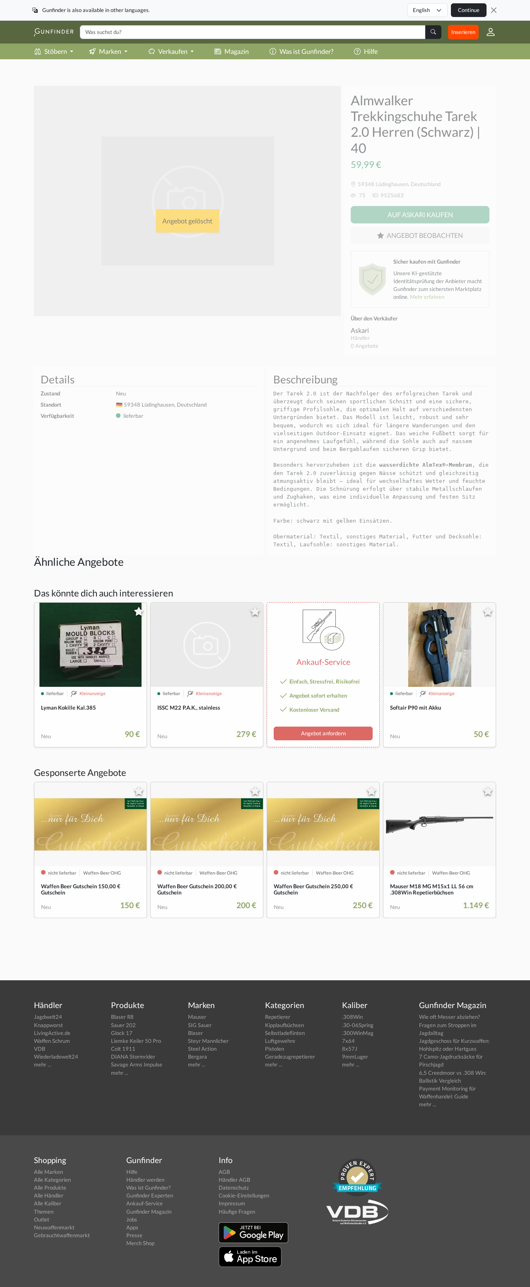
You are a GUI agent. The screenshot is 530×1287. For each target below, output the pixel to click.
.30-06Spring (357, 1025)
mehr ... (42, 1064)
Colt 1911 (123, 1048)
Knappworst (48, 1025)
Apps (132, 1227)
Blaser (195, 1033)
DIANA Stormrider (133, 1056)
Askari (360, 330)
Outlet (41, 1219)
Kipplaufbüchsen (284, 1025)
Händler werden (145, 1179)
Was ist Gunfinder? (306, 51)
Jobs (131, 1219)
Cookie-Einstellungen (244, 1195)
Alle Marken (48, 1171)
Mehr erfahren (427, 296)
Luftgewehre (280, 1040)
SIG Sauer (200, 1025)
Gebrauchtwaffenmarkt (62, 1235)
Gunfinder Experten (149, 1195)
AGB (224, 1171)
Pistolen (274, 1048)
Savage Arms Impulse (136, 1064)
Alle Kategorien (52, 1179)
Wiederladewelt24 (56, 1056)
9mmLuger (355, 1056)
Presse (134, 1235)
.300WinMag (357, 1033)
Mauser (197, 1016)
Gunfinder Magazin (148, 1211)
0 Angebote (364, 345)
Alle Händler (48, 1195)
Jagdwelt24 (48, 1016)
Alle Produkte (50, 1187)
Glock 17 (121, 1033)
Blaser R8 (122, 1016)
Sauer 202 (123, 1025)
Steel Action (202, 1048)
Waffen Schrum (52, 1040)
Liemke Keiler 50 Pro (136, 1040)
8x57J (349, 1048)
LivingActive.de (52, 1033)
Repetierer (277, 1016)
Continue (468, 10)
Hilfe (371, 51)
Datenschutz (234, 1187)
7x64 (348, 1040)
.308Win (352, 1016)
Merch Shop (140, 1243)
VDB (39, 1048)
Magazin (236, 51)
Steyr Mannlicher (208, 1040)
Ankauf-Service (144, 1203)
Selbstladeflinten (285, 1033)
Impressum (232, 1203)
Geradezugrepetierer (290, 1056)
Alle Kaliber (47, 1203)
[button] (487, 32)
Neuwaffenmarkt (54, 1227)
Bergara (197, 1056)
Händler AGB (234, 1179)
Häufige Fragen (237, 1211)
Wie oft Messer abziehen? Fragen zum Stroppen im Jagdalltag (449, 1024)
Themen (43, 1211)
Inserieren (463, 32)
